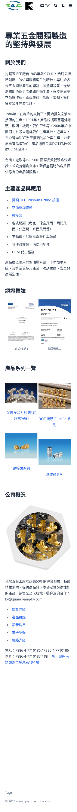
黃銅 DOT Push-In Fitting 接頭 (35, 200)
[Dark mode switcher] (63, 5)
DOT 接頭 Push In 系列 (54, 421)
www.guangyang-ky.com (33, 801)
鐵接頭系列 (54, 474)
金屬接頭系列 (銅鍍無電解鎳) (21, 415)
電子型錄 (19, 632)
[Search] (55, 5)
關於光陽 (19, 609)
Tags (9, 792)
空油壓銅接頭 (22, 207)
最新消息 (19, 624)
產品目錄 (19, 617)
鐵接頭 (17, 215)
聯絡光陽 (19, 640)
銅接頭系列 (21, 468)
